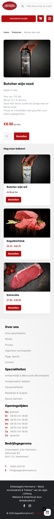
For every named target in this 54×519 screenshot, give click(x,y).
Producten (16, 32)
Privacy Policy (41, 513)
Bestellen (21, 136)
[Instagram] (29, 505)
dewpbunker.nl (27, 500)
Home (6, 32)
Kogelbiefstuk (16, 240)
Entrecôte (13, 295)
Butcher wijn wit (17, 186)
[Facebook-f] (24, 505)
